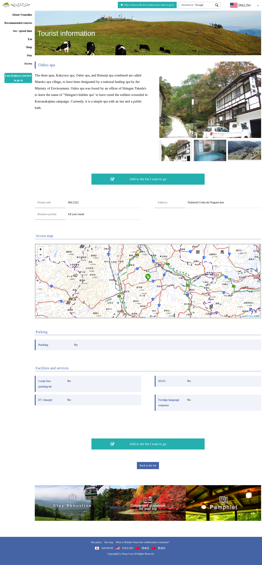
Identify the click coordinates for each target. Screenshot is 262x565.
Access (28, 63)
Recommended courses (18, 22)
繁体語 (161, 548)
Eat (30, 39)
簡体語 (145, 548)
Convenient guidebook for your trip (148, 503)
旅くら (72, 503)
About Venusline (22, 14)
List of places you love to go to (18, 78)
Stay (29, 55)
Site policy (96, 542)
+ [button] (40, 249)
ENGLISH (127, 548)
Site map (108, 542)
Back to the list (148, 465)
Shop (29, 47)
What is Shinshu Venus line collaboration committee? (142, 542)
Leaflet (245, 316)
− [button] (40, 255)
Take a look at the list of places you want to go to (149, 5)
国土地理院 (254, 316)
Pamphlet (223, 503)
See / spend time (22, 30)
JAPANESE (107, 548)
